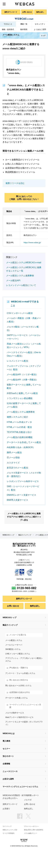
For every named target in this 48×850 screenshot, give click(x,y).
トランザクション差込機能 (19, 398)
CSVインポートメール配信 (20, 313)
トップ (43, 35)
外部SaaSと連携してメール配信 (22, 393)
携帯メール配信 (14, 452)
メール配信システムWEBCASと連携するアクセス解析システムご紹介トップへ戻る (24, 516)
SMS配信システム (13, 649)
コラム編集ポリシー (30, 833)
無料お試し (40, 12)
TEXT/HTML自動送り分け (19, 432)
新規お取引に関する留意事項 (33, 830)
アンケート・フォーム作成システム (20, 673)
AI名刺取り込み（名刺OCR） (21, 447)
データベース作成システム (16, 698)
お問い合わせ (27, 12)
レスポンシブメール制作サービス (23, 481)
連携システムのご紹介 (17, 417)
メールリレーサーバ (13, 645)
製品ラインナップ (24, 535)
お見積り (6, 809)
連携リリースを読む (15, 183)
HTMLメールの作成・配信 (19, 427)
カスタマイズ (13, 463)
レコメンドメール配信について (21, 285)
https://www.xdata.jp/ (32, 242)
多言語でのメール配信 (17, 468)
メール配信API (13, 280)
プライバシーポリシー (31, 826)
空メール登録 (13, 457)
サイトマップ (7, 826)
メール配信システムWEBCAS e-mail (23, 262)
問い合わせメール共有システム (18, 686)
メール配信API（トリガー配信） (22, 374)
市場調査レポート (31, 795)
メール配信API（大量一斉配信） (22, 380)
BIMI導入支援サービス (17, 500)
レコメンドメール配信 (17, 361)
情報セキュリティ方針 (10, 830)
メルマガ (27, 800)
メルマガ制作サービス (14, 713)
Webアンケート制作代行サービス (19, 717)
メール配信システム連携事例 (20, 275)
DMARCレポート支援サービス (21, 495)
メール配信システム (13, 640)
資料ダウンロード (10, 12)
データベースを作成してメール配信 (24, 442)
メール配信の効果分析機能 (19, 437)
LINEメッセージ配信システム (17, 654)
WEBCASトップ (8, 535)
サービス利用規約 (8, 833)
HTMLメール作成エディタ (19, 422)
